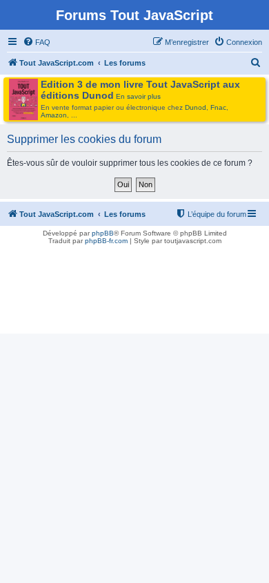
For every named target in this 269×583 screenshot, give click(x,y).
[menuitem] (36, 42)
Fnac (218, 107)
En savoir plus (138, 96)
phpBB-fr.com (106, 241)
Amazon (54, 115)
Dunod (195, 107)
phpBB (103, 233)
